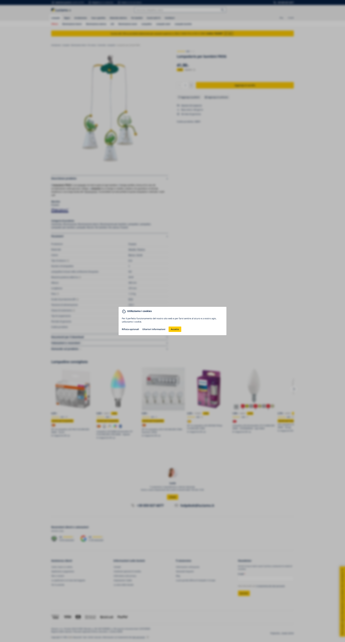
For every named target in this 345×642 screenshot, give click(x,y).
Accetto (175, 329)
